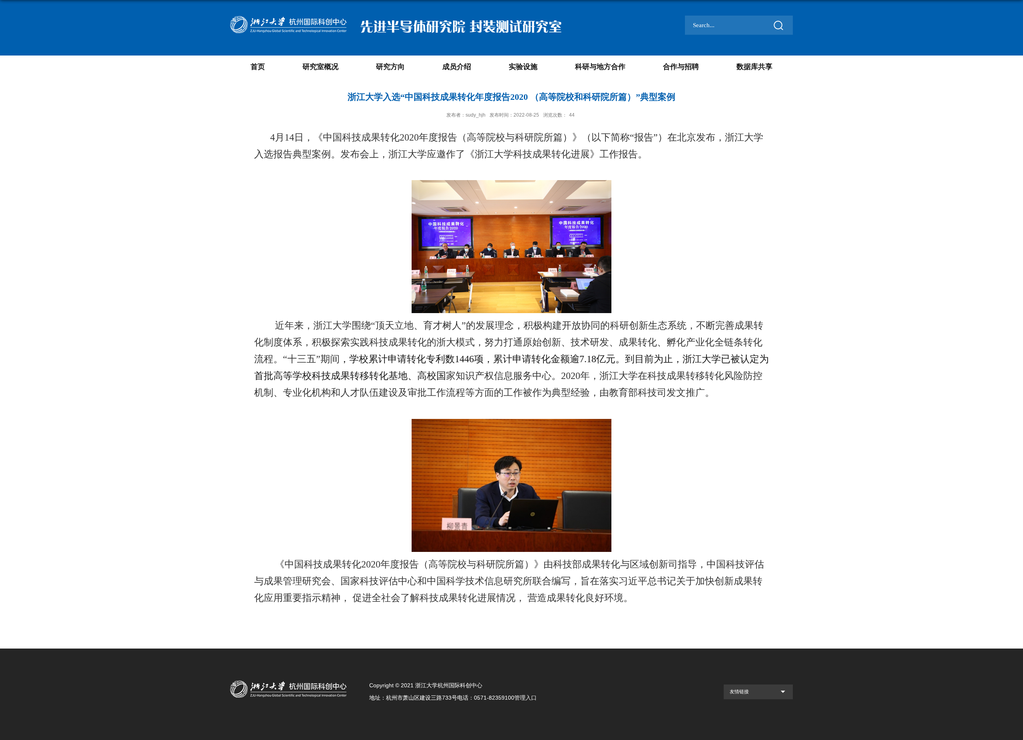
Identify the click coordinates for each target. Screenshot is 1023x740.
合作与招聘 (681, 67)
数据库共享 (754, 67)
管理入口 (525, 697)
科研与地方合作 (600, 67)
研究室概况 (320, 67)
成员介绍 (456, 67)
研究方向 (390, 67)
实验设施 (523, 67)
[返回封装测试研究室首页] (289, 678)
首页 (258, 67)
